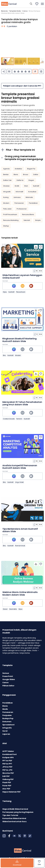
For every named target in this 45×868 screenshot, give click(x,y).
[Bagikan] (3, 71)
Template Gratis (15, 11)
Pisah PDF (6, 782)
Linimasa (17, 197)
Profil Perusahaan (10, 214)
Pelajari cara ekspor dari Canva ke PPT (22, 85)
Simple (38, 220)
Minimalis (29, 197)
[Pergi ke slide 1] (7, 61)
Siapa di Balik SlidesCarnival (15, 809)
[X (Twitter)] (19, 835)
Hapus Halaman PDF (11, 792)
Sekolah (27, 220)
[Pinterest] (24, 835)
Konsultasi (32, 192)
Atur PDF (6, 789)
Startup (6, 226)
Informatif (19, 192)
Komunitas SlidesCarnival (14, 818)
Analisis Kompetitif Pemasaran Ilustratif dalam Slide (19, 467)
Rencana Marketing (10, 220)
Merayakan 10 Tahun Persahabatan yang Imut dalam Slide (22, 403)
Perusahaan (20, 292)
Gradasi (6, 186)
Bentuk (6, 174)
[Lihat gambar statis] (41, 71)
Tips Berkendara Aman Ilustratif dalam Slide (20, 530)
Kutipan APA (8, 757)
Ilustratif (36, 186)
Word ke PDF (8, 773)
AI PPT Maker (8, 751)
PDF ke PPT (7, 764)
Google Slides (8, 679)
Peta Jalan (7, 209)
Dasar (5, 609)
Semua (5, 673)
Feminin (19, 419)
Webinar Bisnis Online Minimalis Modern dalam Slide (20, 593)
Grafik (17, 186)
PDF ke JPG (7, 770)
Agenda (6, 169)
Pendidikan (33, 203)
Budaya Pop (7, 718)
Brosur (25, 174)
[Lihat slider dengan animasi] (35, 71)
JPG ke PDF (7, 767)
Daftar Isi (20, 180)
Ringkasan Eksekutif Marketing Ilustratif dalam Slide (19, 340)
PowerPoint (7, 676)
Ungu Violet (19, 482)
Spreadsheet (8, 724)
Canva (24, 11)
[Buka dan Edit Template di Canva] (14, 286)
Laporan (6, 734)
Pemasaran (19, 203)
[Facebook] (9, 835)
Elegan (31, 180)
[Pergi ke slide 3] (33, 61)
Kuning (6, 197)
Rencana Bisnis (28, 214)
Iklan (26, 186)
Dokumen (6, 721)
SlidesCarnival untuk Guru (14, 821)
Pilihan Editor (8, 685)
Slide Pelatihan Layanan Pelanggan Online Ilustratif (22, 276)
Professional (21, 209)
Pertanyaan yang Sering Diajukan (17, 812)
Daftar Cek (7, 180)
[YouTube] (14, 835)
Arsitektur (18, 169)
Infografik (7, 192)
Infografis (7, 728)
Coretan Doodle (9, 419)
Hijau (5, 292)
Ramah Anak (20, 546)
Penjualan (7, 715)
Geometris (13, 609)
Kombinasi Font (9, 754)
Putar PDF (6, 785)
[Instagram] (4, 835)
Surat (5, 731)
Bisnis (16, 174)
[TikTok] (30, 835)
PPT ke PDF (7, 760)
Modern (6, 203)
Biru (4, 355)
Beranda (4, 11)
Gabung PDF (8, 779)
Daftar (35, 174)
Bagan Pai (31, 169)
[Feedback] (9, 71)
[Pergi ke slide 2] (20, 61)
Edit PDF (6, 776)
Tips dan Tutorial (10, 815)
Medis (5, 709)
